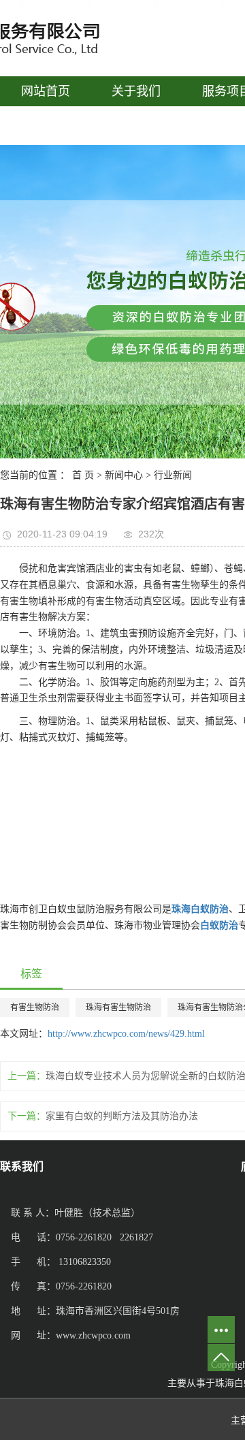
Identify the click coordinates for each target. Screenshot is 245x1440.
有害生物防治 (34, 1007)
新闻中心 (124, 475)
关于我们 (136, 91)
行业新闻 (173, 475)
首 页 (83, 475)
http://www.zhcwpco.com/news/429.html (126, 1034)
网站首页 (45, 91)
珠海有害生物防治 (118, 1007)
